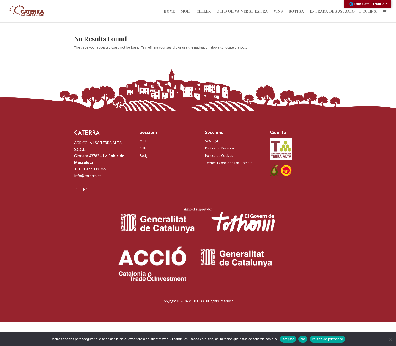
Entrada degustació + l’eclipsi (344, 12)
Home (169, 12)
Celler (203, 12)
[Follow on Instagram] (85, 189)
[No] (390, 339)
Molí (186, 12)
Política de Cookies (219, 155)
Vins (278, 12)
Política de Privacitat (220, 148)
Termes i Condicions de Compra (229, 163)
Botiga (296, 12)
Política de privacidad (327, 339)
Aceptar (288, 339)
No (303, 339)
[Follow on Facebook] (76, 189)
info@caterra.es (87, 175)
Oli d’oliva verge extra (242, 12)
